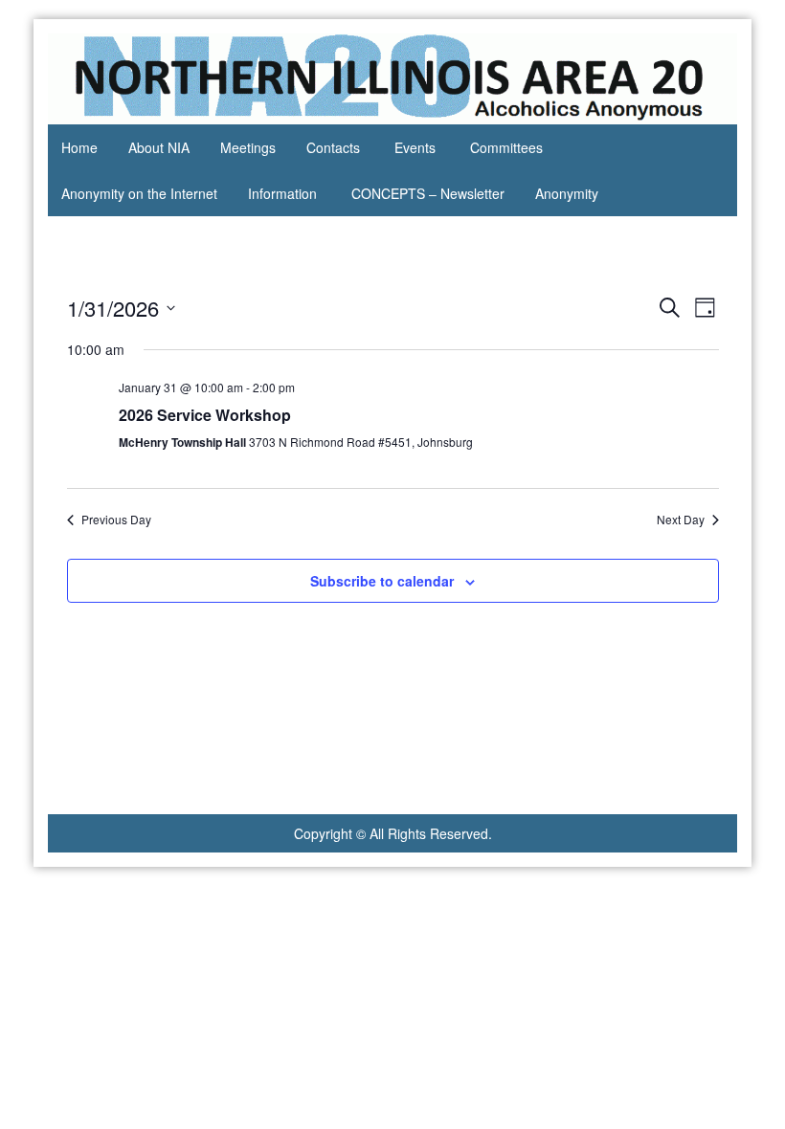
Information (282, 193)
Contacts (333, 147)
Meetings (248, 147)
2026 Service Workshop (205, 415)
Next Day (681, 519)
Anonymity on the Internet (139, 193)
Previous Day (116, 519)
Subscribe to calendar (382, 580)
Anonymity (566, 193)
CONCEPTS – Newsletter (428, 193)
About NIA (159, 147)
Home (79, 147)
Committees (506, 147)
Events (415, 147)
